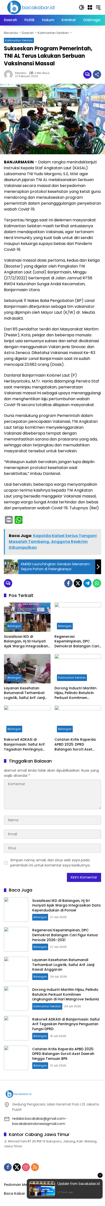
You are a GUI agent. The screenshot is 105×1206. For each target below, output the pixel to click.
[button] (81, 7)
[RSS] (35, 1167)
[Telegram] (87, 583)
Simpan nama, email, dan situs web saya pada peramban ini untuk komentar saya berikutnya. (50, 863)
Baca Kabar (14, 1193)
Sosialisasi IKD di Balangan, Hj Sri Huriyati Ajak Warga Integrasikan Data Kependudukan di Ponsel (26, 641)
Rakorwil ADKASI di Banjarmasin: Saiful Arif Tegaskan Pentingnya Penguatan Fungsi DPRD (25, 744)
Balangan (14, 626)
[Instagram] (26, 1167)
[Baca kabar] (31, 7)
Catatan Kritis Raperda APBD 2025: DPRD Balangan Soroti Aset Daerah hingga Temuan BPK (75, 744)
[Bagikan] (97, 74)
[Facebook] (68, 583)
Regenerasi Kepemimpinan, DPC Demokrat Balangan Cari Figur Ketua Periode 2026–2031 (77, 641)
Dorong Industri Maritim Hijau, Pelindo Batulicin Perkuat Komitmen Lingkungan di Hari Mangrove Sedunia (75, 693)
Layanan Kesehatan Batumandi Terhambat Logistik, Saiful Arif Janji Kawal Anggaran (24, 693)
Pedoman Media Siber (23, 1184)
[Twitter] (78, 583)
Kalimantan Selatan (19, 40)
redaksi (20, 73)
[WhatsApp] (97, 583)
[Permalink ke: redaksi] (9, 74)
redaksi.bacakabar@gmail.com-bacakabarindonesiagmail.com (39, 1121)
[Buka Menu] (90, 7)
